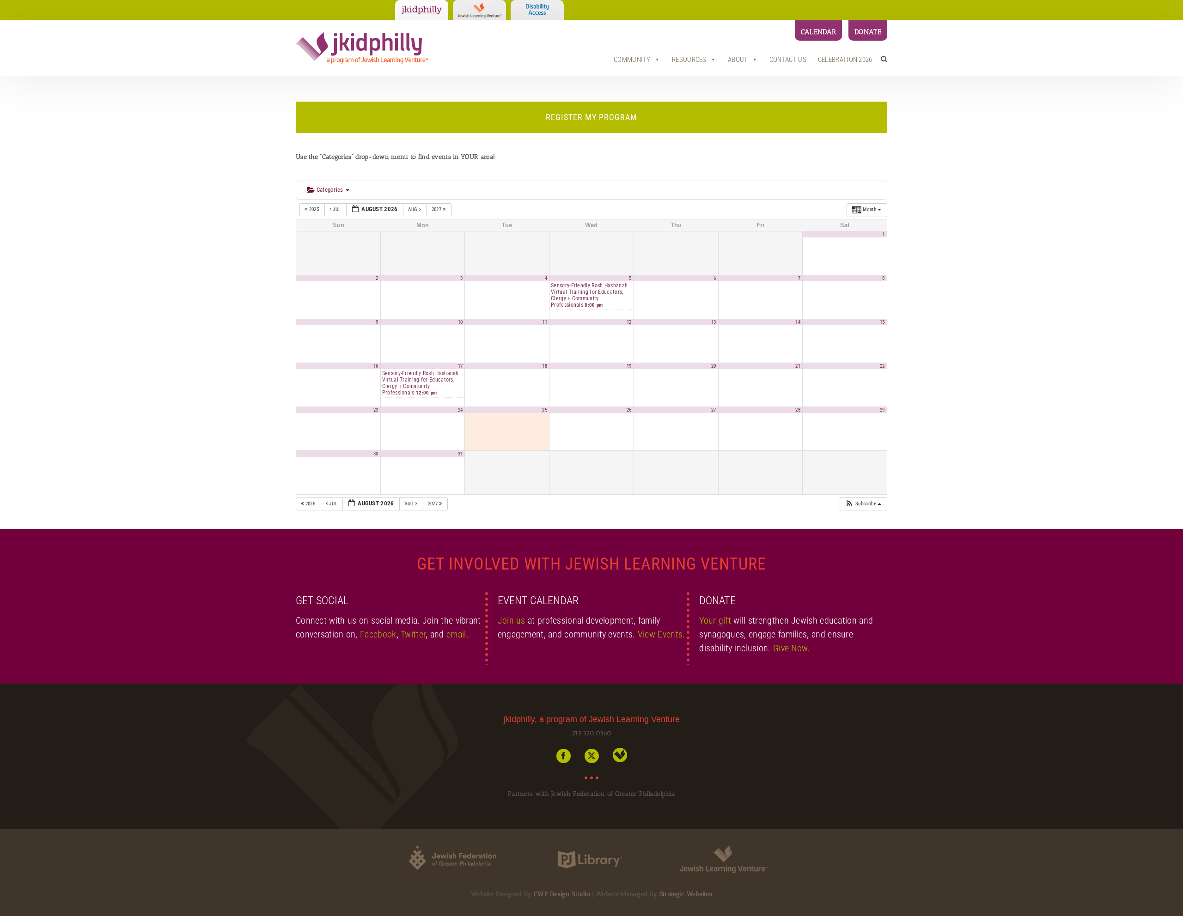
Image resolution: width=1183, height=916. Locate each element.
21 (797, 366)
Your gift (715, 620)
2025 (313, 209)
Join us (511, 620)
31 (460, 454)
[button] (884, 59)
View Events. (661, 634)
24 (460, 410)
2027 (437, 209)
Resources (689, 59)
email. (457, 634)
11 (544, 322)
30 (375, 454)
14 (797, 322)
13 (713, 322)
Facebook (378, 634)
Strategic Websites (685, 894)
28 (797, 410)
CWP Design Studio (562, 894)
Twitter (413, 634)
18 (544, 366)
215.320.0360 (592, 733)
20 (713, 366)
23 (375, 410)
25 (544, 410)
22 (882, 366)
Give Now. (791, 648)
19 (629, 366)
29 (882, 410)
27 (713, 410)
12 (629, 322)
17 (460, 366)
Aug (413, 209)
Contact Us (787, 59)
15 (882, 322)
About (738, 59)
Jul (336, 209)
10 (460, 322)
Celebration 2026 (845, 59)
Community (632, 59)
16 (375, 366)
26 (629, 410)
